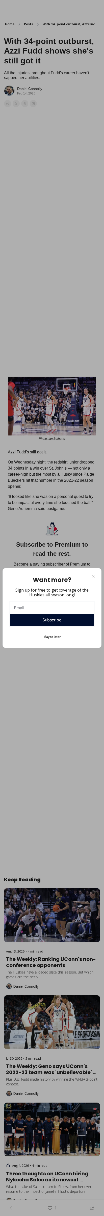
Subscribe (51, 619)
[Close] (93, 576)
